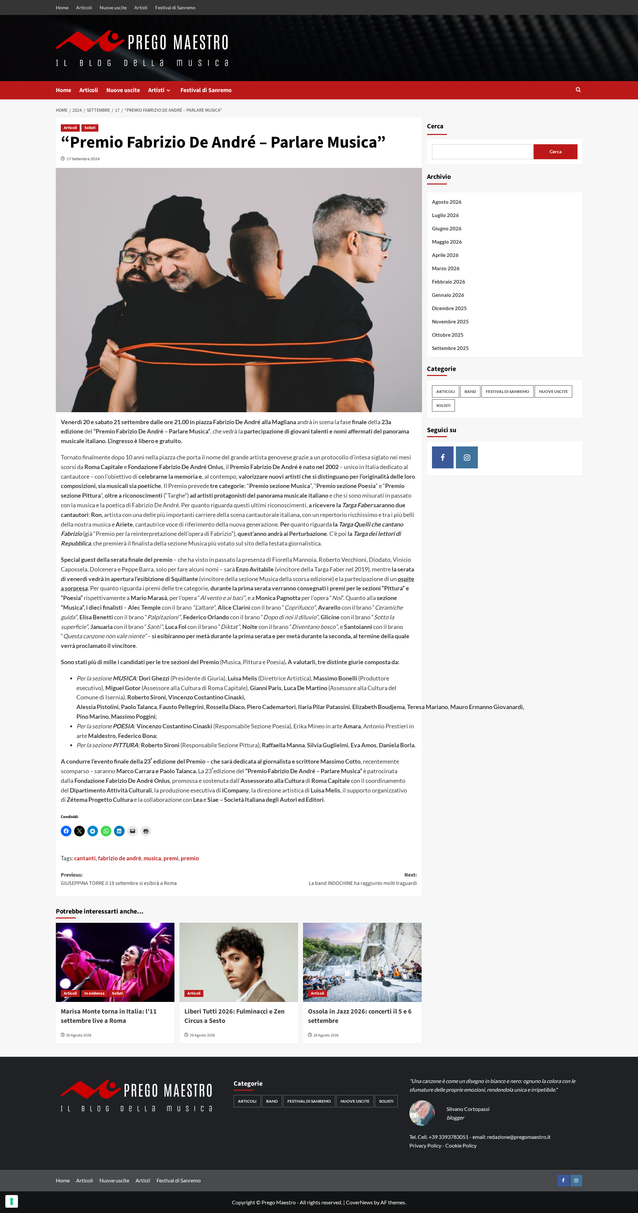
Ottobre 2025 (448, 335)
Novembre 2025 (450, 321)
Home (62, 7)
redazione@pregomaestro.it (519, 1137)
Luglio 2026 (445, 215)
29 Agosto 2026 (202, 1035)
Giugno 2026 (447, 228)
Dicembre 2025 (449, 308)
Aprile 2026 (445, 255)
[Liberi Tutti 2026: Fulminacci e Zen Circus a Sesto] (238, 962)
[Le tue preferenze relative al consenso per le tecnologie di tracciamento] (11, 1201)
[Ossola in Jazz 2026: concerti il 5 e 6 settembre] (362, 962)
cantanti (85, 858)
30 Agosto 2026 (78, 1035)
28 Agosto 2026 (326, 1035)
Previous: (119, 879)
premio (190, 858)
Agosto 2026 (447, 202)
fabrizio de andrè (119, 858)
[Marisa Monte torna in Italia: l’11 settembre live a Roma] (115, 962)
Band (470, 391)
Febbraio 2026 (448, 282)
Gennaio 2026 (448, 295)
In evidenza (94, 993)
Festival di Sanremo (175, 7)
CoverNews (359, 1202)
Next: (363, 879)
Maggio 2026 (447, 242)
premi (170, 858)
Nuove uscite (113, 7)
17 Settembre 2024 (83, 158)
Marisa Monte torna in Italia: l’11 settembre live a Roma (109, 1016)
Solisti (89, 128)
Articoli (84, 7)
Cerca (435, 126)
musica (152, 858)
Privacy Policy (425, 1145)
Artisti (141, 7)
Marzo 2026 (446, 268)
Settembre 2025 (450, 348)
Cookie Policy (461, 1145)
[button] (578, 90)
